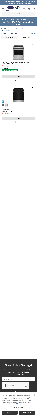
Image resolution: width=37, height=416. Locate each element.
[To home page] (13, 8)
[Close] (35, 395)
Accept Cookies (26, 412)
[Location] (24, 8)
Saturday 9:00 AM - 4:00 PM (14, 3)
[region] (18, 404)
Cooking (18, 28)
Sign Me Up (18, 392)
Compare (19, 80)
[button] (3, 8)
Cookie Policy (15, 404)
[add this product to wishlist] (33, 45)
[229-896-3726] (29, 8)
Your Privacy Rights (18, 407)
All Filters (10, 37)
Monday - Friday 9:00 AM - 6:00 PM (25, 1)
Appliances (11, 28)
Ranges (24, 28)
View (18, 76)
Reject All (9, 412)
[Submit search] (32, 14)
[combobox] (27, 37)
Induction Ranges (5, 30)
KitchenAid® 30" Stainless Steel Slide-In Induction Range (15, 62)
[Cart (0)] (34, 8)
